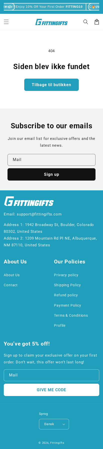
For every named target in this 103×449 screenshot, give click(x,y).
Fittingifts (57, 442)
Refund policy (66, 295)
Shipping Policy (67, 285)
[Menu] (6, 21)
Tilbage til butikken (51, 84)
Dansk (49, 424)
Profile (60, 325)
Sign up (51, 174)
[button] (85, 21)
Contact (11, 285)
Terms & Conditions (71, 315)
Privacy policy (66, 275)
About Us (12, 275)
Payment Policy (67, 305)
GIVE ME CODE (51, 389)
